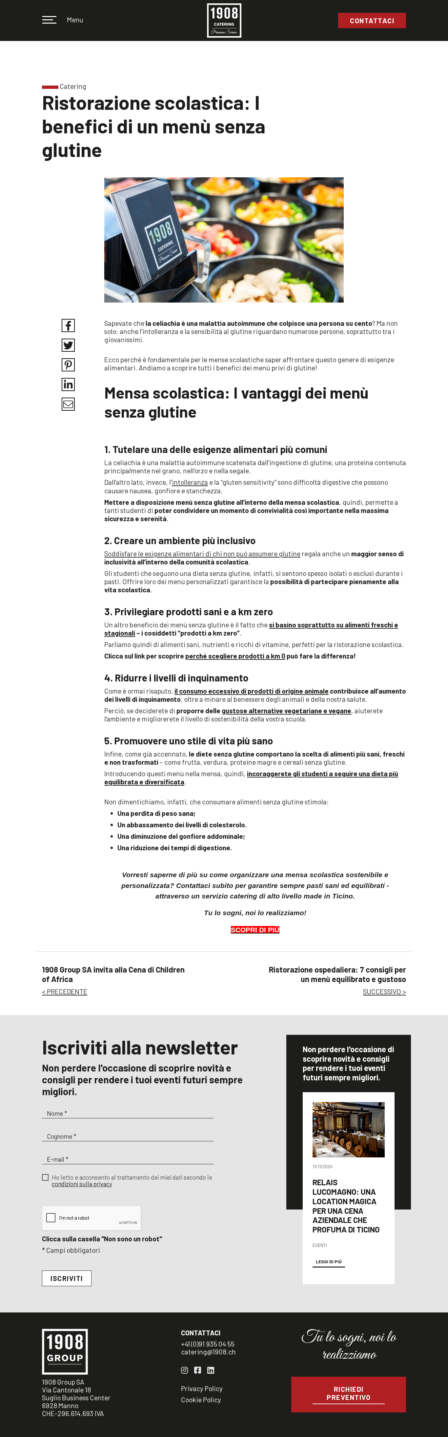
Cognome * (61, 1136)
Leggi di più (329, 1261)
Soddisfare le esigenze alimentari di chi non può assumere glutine (202, 553)
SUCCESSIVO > (384, 991)
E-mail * (57, 1159)
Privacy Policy (202, 1388)
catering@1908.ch (208, 1352)
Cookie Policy (201, 1399)
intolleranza (190, 482)
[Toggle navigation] (54, 20)
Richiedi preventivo (349, 1393)
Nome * (57, 1113)
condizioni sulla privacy (82, 1184)
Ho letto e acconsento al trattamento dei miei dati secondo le (132, 1180)
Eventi (320, 1245)
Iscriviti (67, 1278)
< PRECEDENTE (64, 991)
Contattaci (372, 20)
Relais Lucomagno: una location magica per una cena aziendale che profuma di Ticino (346, 1205)
